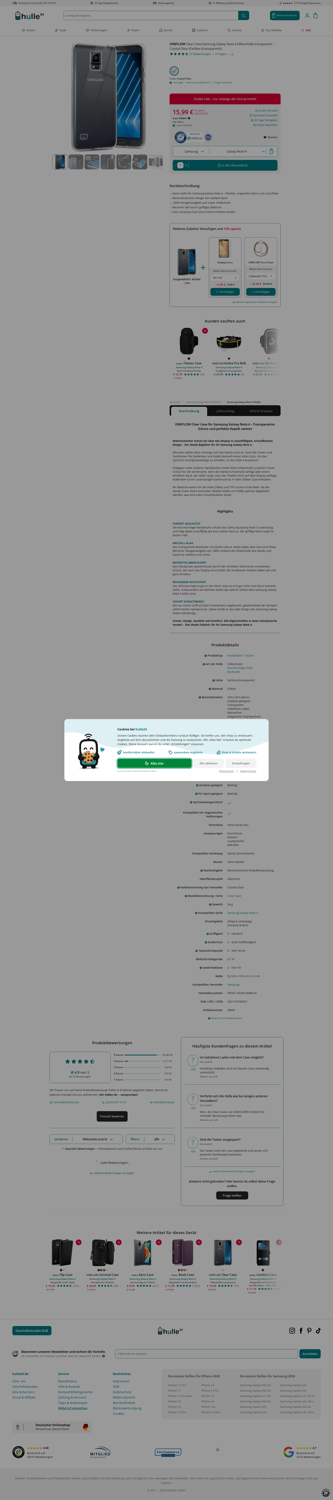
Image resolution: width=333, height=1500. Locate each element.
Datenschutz (248, 771)
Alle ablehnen (209, 763)
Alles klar (157, 763)
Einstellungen (241, 763)
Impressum (226, 771)
